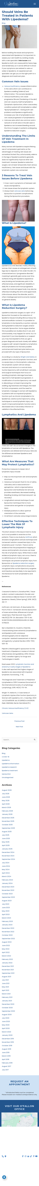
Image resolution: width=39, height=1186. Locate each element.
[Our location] (5, 1156)
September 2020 (8, 1011)
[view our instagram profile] (25, 1156)
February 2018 (7, 1063)
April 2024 (6, 873)
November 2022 (8, 932)
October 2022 (7, 935)
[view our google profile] (28, 1156)
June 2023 (6, 907)
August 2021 (6, 977)
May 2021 (5, 987)
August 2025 (7, 832)
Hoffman (28, 537)
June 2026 (6, 797)
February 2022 (7, 959)
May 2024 (5, 869)
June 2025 (6, 838)
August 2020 (7, 1014)
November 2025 (8, 821)
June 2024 (6, 866)
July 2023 (5, 904)
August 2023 (7, 901)
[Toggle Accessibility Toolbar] (4, 1177)
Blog (3, 23)
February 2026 (7, 811)
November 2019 (8, 1042)
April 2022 (6, 952)
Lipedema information (10, 764)
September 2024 (8, 859)
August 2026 (7, 790)
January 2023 (7, 925)
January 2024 (7, 883)
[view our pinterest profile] (34, 1156)
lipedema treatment (10, 770)
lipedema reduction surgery (23, 563)
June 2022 (6, 945)
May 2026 (5, 800)
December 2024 (8, 852)
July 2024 (5, 863)
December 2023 (8, 887)
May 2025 (5, 842)
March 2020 (6, 1032)
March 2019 (6, 1056)
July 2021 (5, 980)
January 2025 (7, 849)
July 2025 (5, 835)
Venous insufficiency (12, 86)
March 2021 (6, 994)
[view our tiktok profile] (31, 1156)
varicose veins (19, 191)
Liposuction (6, 774)
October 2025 (7, 825)
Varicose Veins (7, 713)
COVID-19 (5, 757)
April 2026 (6, 804)
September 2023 (8, 897)
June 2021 (5, 983)
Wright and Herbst (27, 357)
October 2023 (7, 894)
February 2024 (7, 880)
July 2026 (5, 794)
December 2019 (8, 1039)
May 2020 (5, 1025)
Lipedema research (9, 767)
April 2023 (6, 914)
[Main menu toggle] (34, 3)
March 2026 (6, 807)
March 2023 (6, 918)
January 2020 (7, 1035)
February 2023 (7, 921)
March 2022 (6, 956)
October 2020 (7, 1008)
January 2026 (7, 814)
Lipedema (6, 760)
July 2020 (5, 1018)
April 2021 (5, 990)
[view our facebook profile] (23, 1156)
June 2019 (5, 1052)
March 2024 (6, 876)
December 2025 (8, 818)
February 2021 (7, 997)
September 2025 (8, 828)
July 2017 (5, 1070)
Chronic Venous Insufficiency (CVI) (15, 708)
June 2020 (6, 1021)
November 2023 (8, 890)
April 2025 (6, 845)
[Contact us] (2, 1156)
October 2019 (7, 1046)
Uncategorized (7, 777)
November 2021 (8, 970)
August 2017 (6, 1066)
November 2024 (8, 856)
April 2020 (6, 1028)
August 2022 (7, 942)
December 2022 (8, 928)
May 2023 (5, 911)
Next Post (19, 727)
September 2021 (8, 973)
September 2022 (8, 939)
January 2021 (7, 1001)
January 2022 (7, 963)
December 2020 (8, 1004)
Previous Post (19, 721)
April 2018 (5, 1059)
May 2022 (5, 949)
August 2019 (6, 1049)
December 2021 (8, 966)
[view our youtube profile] (36, 1156)
